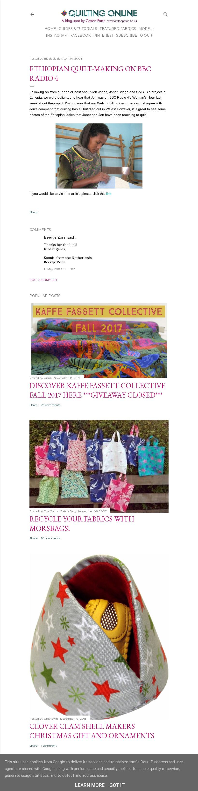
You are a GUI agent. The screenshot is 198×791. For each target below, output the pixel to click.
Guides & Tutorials (78, 29)
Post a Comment (43, 280)
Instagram (57, 35)
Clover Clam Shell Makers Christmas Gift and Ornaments (92, 731)
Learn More (90, 785)
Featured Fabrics (118, 29)
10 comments (50, 538)
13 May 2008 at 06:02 (59, 269)
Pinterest (103, 35)
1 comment (49, 745)
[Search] (166, 13)
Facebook (80, 35)
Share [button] (33, 212)
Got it (117, 785)
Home (50, 29)
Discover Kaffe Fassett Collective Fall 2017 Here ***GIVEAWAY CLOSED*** (97, 390)
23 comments (50, 405)
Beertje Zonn (55, 237)
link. (109, 194)
